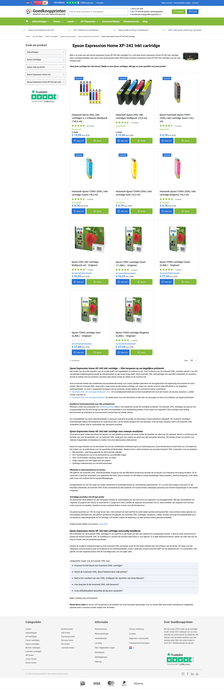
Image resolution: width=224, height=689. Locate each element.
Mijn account (167, 3)
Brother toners (67, 629)
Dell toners (65, 633)
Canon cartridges (33, 640)
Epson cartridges (32, 644)
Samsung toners (68, 636)
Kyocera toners (67, 640)
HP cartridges (31, 636)
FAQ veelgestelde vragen (105, 648)
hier (134, 66)
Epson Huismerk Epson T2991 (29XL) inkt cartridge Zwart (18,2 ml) (177, 118)
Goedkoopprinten (107, 407)
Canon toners (31, 659)
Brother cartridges (33, 648)
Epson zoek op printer (68, 36)
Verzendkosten (101, 638)
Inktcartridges (37, 36)
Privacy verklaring (136, 629)
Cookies (132, 634)
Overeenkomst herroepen (139, 643)
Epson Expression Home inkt (88, 36)
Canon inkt (102, 524)
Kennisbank (99, 652)
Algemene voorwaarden (139, 638)
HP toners (30, 655)
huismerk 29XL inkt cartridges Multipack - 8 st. (91, 392)
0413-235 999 (137, 9)
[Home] (27, 21)
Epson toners (31, 663)
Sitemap (98, 662)
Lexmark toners (67, 648)
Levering (98, 643)
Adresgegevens (101, 657)
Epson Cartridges (51, 36)
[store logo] (46, 12)
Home (28, 36)
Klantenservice (101, 629)
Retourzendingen (102, 634)
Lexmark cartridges (33, 651)
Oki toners (65, 644)
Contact (195, 3)
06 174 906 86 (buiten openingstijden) (147, 12)
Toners (28, 629)
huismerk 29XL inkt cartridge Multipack (88, 397)
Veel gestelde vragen (182, 3)
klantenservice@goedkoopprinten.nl (146, 14)
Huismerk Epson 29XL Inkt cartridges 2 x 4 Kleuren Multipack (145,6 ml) (89, 118)
